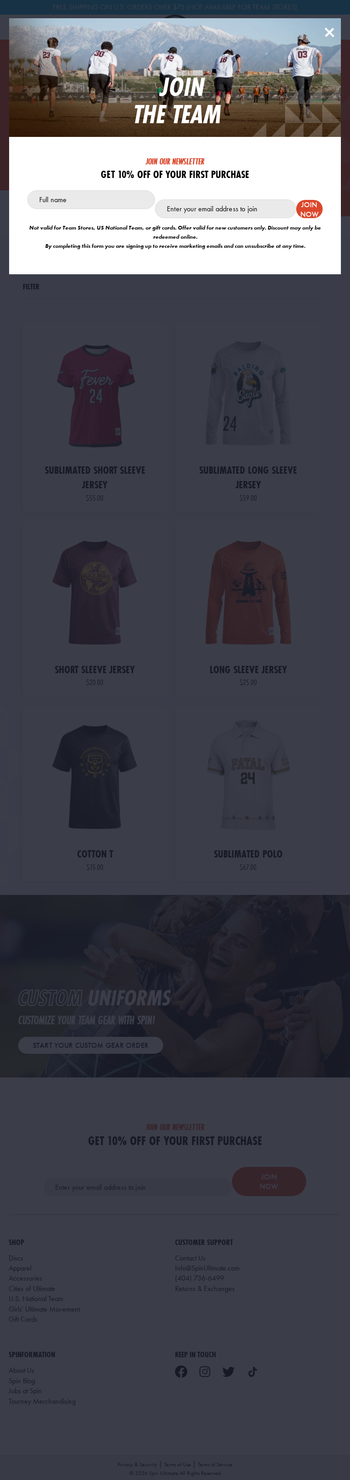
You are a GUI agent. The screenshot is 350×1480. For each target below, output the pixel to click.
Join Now (309, 209)
